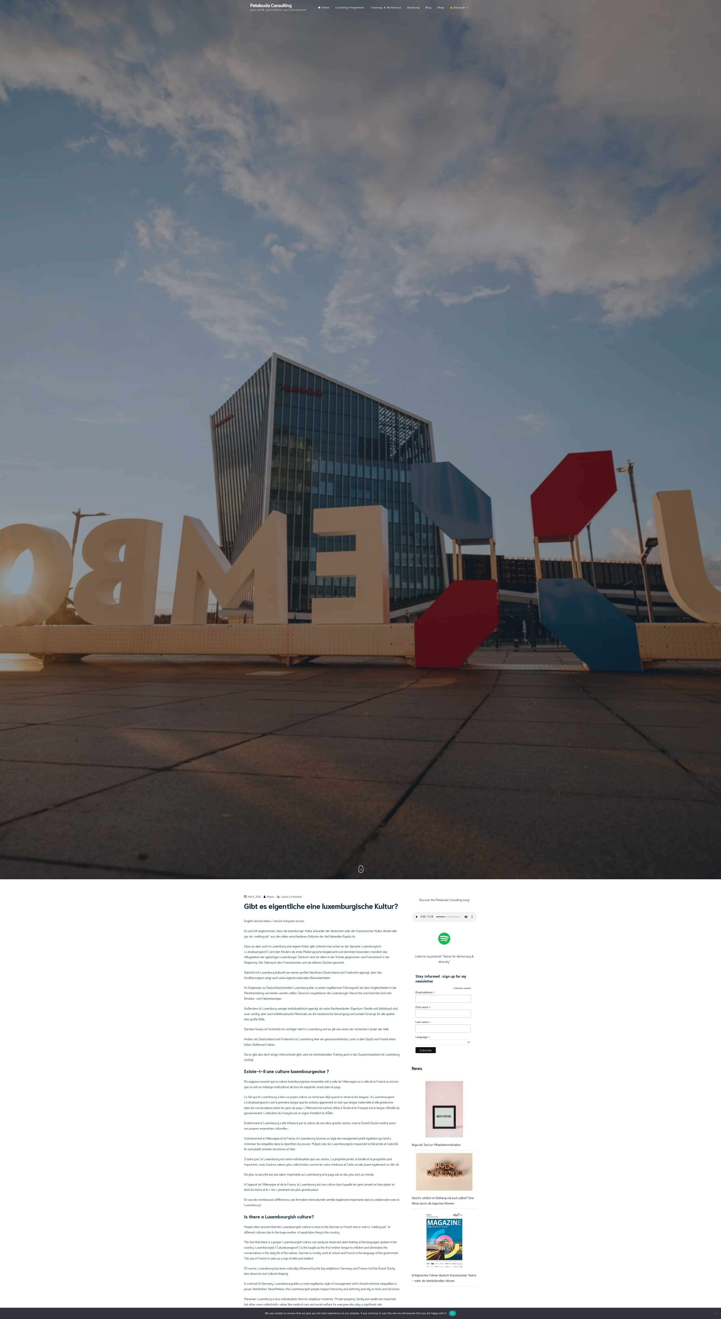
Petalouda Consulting (271, 5)
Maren (270, 896)
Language (423, 1037)
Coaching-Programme (350, 7)
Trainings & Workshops (385, 7)
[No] (716, 1313)
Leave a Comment (291, 896)
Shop (440, 7)
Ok (452, 1313)
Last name (423, 1022)
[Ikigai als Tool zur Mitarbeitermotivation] (444, 1110)
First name (423, 1007)
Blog (428, 7)
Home (326, 7)
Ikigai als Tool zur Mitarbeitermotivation (436, 1145)
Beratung (413, 7)
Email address (425, 992)
